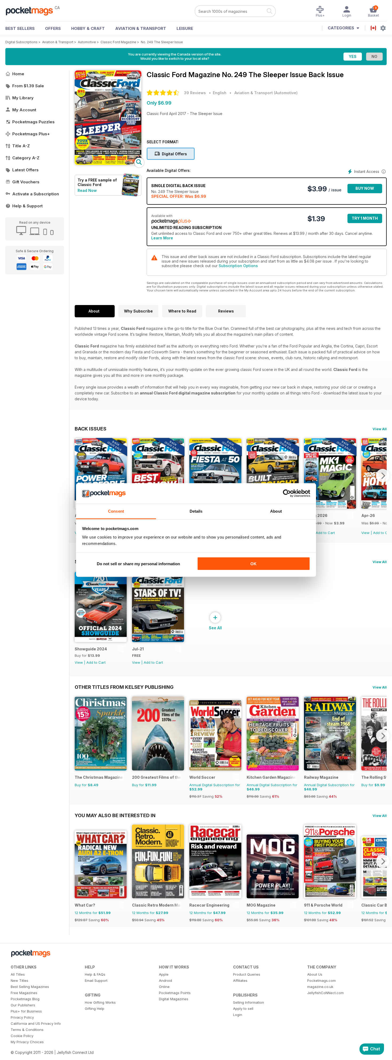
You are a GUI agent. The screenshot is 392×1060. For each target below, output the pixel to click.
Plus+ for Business (26, 1011)
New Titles (19, 980)
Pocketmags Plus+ (31, 133)
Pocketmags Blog (25, 999)
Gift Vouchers (25, 181)
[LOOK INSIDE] (108, 163)
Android (165, 980)
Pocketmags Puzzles (33, 121)
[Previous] (78, 475)
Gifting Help (94, 1008)
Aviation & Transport (140, 28)
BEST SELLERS (20, 28)
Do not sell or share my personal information (138, 563)
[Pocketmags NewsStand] (32, 10)
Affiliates (240, 980)
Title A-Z (21, 145)
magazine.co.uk (320, 986)
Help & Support (27, 205)
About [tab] (276, 511)
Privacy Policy (22, 1017)
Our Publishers (23, 1005)
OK (253, 563)
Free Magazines (24, 993)
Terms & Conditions (27, 1029)
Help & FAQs (95, 974)
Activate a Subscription (35, 193)
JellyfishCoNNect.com (325, 993)
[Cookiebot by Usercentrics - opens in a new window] (286, 493)
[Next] (382, 475)
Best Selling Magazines (30, 986)
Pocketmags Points (175, 993)
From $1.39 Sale (28, 85)
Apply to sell (243, 1008)
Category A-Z (25, 157)
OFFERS (53, 28)
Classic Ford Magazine (118, 42)
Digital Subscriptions (21, 42)
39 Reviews (195, 92)
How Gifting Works (100, 1002)
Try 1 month (365, 218)
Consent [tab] (116, 511)
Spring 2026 (315, 515)
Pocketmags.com (321, 980)
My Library (23, 97)
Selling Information (248, 1002)
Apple (164, 974)
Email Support (96, 980)
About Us (314, 974)
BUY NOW (364, 188)
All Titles (18, 974)
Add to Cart (325, 533)
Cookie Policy (22, 1036)
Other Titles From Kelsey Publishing (124, 687)
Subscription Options (238, 265)
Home (18, 73)
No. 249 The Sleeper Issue (162, 42)
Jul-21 (138, 649)
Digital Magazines (173, 999)
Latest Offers (25, 169)
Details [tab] (196, 511)
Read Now (87, 190)
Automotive (87, 42)
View (365, 533)
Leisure (185, 28)
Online (164, 986)
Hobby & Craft (88, 28)
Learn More (162, 238)
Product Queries (246, 974)
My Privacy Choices (27, 1042)
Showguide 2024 (91, 649)
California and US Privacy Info (36, 1023)
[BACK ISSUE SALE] (330, 507)
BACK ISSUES (90, 428)
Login (237, 1014)
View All (380, 429)
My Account (24, 109)
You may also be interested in (115, 815)
